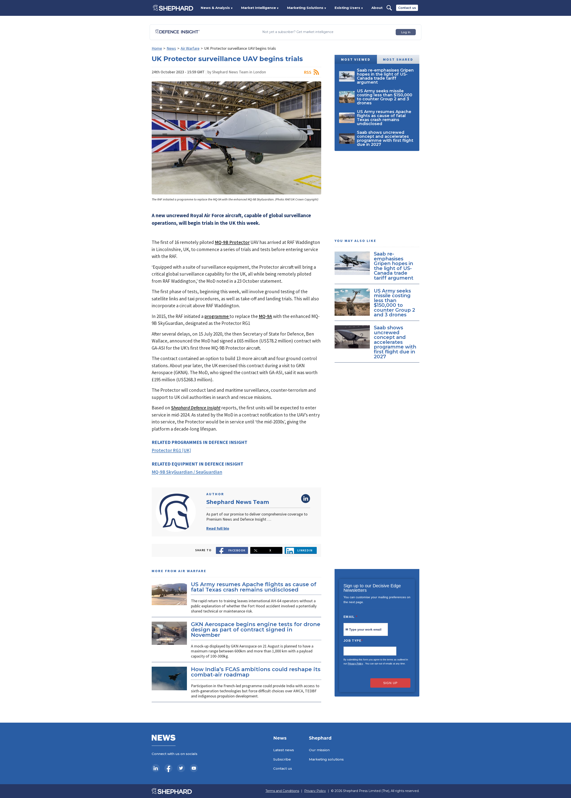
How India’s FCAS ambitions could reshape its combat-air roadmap (256, 672)
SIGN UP (390, 683)
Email (350, 617)
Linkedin (305, 550)
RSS (307, 72)
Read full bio (217, 528)
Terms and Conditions (282, 791)
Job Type (353, 640)
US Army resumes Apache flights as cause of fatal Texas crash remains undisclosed (253, 587)
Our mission (319, 750)
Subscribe (282, 759)
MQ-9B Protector (232, 242)
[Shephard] (173, 8)
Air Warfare (190, 48)
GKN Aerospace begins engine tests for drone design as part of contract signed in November (255, 629)
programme (217, 316)
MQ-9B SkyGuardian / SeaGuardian (187, 472)
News (171, 48)
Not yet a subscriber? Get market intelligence (297, 32)
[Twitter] (181, 768)
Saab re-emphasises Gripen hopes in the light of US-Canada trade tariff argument (393, 266)
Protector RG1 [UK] (171, 450)
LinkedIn (305, 498)
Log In (405, 32)
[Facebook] (168, 768)
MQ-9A (265, 316)
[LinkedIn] (156, 768)
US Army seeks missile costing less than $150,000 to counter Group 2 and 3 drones (394, 303)
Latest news (283, 750)
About (377, 8)
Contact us (407, 8)
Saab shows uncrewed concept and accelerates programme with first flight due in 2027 (395, 342)
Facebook (237, 550)
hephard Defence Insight (197, 408)
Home (157, 48)
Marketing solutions (326, 759)
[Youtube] (194, 768)
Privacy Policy (355, 663)
